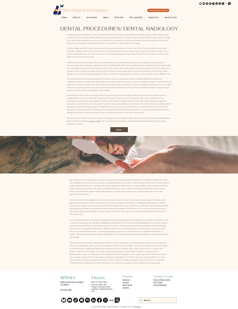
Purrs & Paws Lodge (161, 280)
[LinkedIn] (216, 3)
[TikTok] (207, 3)
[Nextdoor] (213, 3)
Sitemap (137, 306)
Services (126, 280)
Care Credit (94, 121)
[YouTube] (203, 3)
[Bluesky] (200, 3)
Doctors (125, 282)
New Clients (127, 285)
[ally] (229, 3)
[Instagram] (223, 3)
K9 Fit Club (157, 282)
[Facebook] (219, 3)
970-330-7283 (66, 290)
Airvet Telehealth (160, 285)
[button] (119, 129)
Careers (125, 288)
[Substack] (210, 3)
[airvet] (226, 3)
